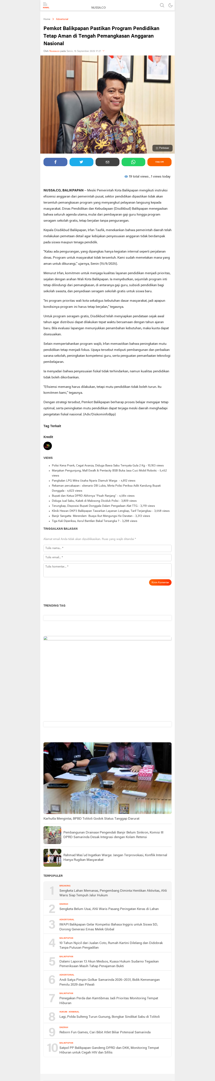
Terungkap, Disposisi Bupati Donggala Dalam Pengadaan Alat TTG (95, 506)
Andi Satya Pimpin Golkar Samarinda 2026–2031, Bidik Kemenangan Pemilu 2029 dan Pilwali (109, 982)
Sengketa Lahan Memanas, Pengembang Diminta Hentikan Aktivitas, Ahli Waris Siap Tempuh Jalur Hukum (113, 893)
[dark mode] (170, 5)
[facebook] (55, 162)
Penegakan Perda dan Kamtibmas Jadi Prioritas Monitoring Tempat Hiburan (108, 1001)
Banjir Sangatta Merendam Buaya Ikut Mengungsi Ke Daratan (92, 516)
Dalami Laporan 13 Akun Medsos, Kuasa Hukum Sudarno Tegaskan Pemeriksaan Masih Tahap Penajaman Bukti (109, 964)
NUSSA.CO (98, 7)
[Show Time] (103, 51)
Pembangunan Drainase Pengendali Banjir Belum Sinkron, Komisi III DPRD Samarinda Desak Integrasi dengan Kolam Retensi (113, 835)
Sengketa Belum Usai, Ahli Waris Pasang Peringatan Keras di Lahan (109, 909)
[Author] (47, 447)
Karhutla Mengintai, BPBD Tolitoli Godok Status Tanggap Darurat (91, 818)
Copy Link (159, 162)
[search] (162, 5)
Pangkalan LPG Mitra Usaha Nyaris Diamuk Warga (85, 480)
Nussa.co (54, 51)
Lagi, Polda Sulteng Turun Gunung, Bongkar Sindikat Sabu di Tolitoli (109, 1017)
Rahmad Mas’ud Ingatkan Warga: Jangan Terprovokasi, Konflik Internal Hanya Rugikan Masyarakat (115, 858)
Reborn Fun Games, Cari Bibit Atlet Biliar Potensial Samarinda (105, 1032)
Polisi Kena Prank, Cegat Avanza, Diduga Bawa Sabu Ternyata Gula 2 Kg (98, 465)
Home (46, 19)
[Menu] (46, 5)
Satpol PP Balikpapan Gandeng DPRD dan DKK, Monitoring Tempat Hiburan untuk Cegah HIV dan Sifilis (109, 1050)
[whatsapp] (134, 162)
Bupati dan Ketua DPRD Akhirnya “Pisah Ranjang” (84, 496)
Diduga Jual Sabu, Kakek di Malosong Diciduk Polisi (85, 501)
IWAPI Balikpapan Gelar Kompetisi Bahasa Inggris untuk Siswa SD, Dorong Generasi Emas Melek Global (108, 927)
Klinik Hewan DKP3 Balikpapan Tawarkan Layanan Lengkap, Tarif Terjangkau (101, 511)
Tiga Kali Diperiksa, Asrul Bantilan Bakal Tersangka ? (85, 521)
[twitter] (81, 162)
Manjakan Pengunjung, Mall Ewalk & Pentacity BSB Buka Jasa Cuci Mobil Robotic (104, 470)
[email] (107, 162)
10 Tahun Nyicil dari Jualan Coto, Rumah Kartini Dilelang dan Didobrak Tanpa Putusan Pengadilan (111, 945)
